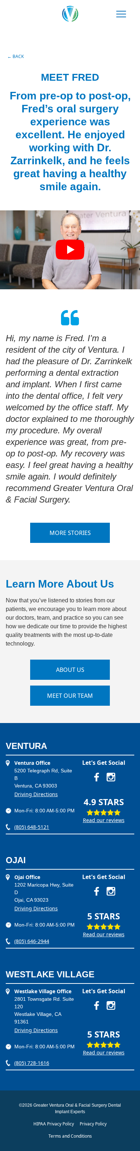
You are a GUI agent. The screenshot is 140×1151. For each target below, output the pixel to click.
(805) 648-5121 (31, 827)
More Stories (70, 533)
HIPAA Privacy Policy (53, 1124)
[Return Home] (70, 14)
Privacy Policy (93, 1124)
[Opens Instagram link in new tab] (111, 777)
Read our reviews (104, 820)
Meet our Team (70, 696)
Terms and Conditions (70, 1136)
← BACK (15, 56)
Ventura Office (32, 762)
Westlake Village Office (42, 991)
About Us (70, 670)
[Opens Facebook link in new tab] (96, 777)
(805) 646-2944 (31, 941)
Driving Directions (36, 794)
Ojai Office (27, 877)
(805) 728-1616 (31, 1062)
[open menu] (121, 14)
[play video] (70, 249)
